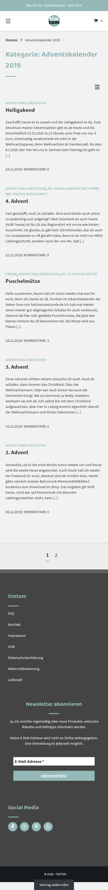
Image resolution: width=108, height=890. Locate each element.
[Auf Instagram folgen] (24, 826)
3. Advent (17, 366)
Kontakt (14, 624)
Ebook (11, 274)
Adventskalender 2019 (26, 103)
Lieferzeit (15, 679)
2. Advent (17, 452)
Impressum (17, 635)
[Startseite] (54, 21)
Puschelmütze (23, 280)
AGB (11, 646)
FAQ (11, 613)
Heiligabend (20, 109)
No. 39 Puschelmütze (79, 274)
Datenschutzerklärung (25, 657)
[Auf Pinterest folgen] (36, 826)
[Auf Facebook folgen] (12, 826)
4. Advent (17, 200)
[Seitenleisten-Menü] (98, 88)
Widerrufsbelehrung (23, 668)
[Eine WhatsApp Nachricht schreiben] (48, 826)
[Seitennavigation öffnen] (15, 21)
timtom (12, 40)
